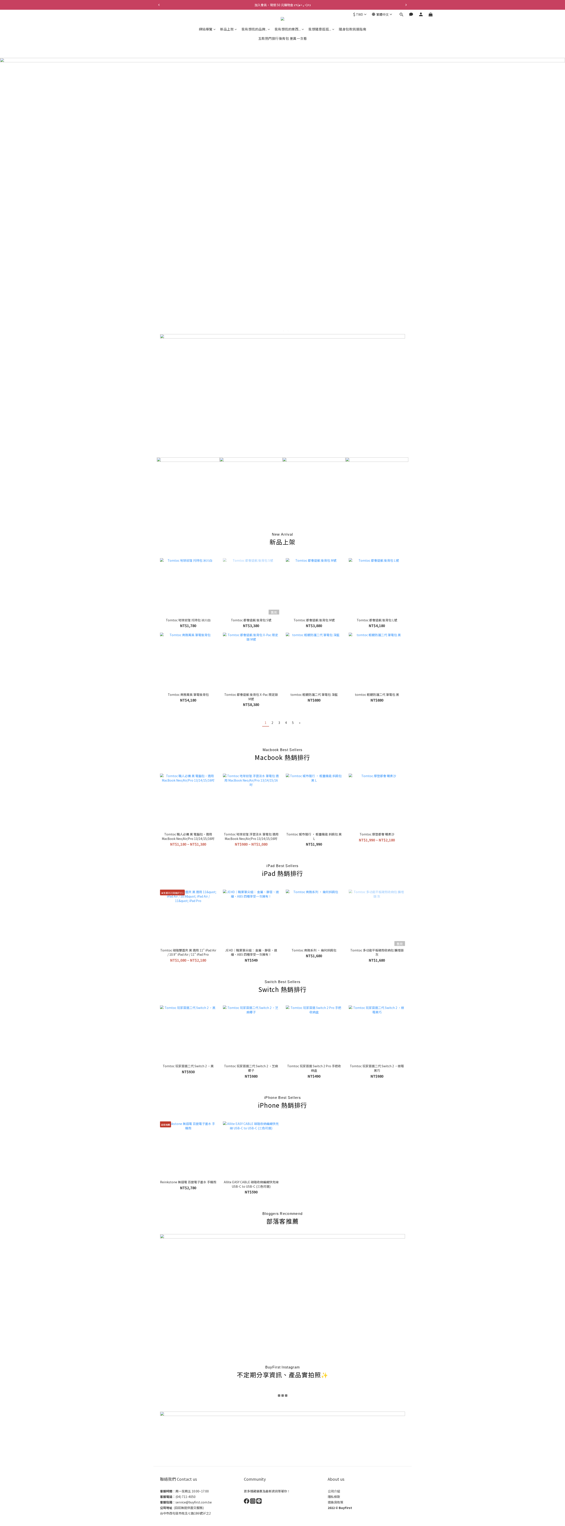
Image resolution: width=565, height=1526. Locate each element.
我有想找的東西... (288, 29)
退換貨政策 (335, 1502)
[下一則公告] (406, 5)
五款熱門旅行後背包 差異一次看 (282, 38)
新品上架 (227, 29)
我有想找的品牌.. (254, 29)
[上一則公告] (159, 5)
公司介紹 (334, 1491)
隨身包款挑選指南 (352, 29)
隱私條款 (334, 1496)
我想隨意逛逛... (319, 29)
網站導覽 (206, 29)
